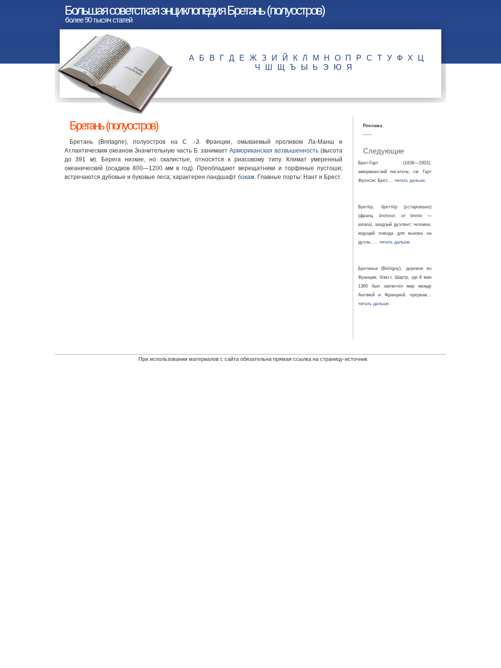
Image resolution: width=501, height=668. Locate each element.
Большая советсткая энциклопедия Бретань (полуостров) (194, 10)
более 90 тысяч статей (98, 20)
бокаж (246, 177)
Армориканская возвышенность (274, 150)
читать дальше (409, 180)
